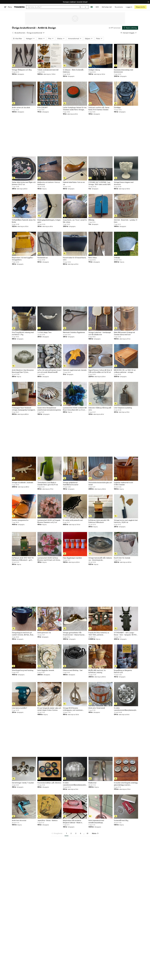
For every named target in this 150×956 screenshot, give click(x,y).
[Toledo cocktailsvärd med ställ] (49, 56)
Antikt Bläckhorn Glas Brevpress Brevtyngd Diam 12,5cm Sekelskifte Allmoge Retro (23, 371)
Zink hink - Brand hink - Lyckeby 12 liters (125, 221)
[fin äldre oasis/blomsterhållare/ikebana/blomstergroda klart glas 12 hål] (126, 694)
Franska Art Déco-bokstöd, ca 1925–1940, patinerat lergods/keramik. (98, 634)
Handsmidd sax (42, 257)
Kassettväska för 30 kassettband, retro (74, 259)
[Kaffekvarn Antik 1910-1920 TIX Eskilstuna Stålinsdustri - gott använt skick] (24, 544)
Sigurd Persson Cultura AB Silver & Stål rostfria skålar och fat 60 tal (100, 371)
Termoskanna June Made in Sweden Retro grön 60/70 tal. (47, 484)
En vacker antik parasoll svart (73, 520)
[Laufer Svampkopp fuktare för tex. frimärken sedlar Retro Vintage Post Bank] (75, 94)
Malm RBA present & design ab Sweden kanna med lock (124, 333)
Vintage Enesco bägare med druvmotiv (123, 183)
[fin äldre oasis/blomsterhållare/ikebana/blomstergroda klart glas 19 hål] (75, 769)
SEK (97, 7)
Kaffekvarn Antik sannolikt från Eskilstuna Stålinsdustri (98, 521)
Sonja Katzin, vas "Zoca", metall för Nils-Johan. (75, 221)
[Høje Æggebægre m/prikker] (75, 544)
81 (87, 833)
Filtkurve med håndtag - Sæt (73, 670)
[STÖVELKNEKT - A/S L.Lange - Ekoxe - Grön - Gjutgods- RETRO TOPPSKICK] (126, 619)
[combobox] (54, 7)
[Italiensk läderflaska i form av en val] (75, 168)
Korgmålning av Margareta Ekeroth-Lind (123, 671)
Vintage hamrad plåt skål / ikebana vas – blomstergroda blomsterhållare (100, 559)
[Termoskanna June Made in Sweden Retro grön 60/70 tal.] (49, 469)
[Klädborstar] (100, 769)
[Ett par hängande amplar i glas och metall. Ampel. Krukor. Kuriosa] (49, 694)
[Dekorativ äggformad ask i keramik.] (75, 356)
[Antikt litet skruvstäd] (24, 807)
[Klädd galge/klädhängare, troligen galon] (49, 206)
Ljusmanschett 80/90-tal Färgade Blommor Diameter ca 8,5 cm (48, 521)
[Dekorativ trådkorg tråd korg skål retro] (100, 394)
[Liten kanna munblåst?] (24, 694)
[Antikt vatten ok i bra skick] (24, 94)
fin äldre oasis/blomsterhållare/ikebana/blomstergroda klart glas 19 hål (75, 784)
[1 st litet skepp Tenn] (49, 318)
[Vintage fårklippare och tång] (24, 56)
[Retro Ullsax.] (100, 244)
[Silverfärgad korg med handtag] (24, 656)
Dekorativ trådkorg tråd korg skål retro (99, 409)
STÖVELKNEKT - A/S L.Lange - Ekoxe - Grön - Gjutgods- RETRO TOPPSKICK (125, 634)
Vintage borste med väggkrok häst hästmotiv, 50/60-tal (126, 521)
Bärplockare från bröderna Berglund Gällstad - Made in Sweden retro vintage (72, 822)
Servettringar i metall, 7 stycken (23, 783)
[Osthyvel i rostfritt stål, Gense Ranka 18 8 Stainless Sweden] (100, 94)
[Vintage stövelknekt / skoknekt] (24, 469)
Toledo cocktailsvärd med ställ (47, 70)
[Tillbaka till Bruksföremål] (12, 32)
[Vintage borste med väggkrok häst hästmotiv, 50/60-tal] (126, 506)
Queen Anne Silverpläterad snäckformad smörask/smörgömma (49, 409)
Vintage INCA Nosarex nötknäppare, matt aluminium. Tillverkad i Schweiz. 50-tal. (73, 709)
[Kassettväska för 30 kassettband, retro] (75, 244)
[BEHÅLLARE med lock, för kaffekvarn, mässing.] (100, 656)
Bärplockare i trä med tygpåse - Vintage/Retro (23, 259)
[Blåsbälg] (100, 206)
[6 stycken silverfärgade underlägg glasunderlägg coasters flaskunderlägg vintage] (126, 769)
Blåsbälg (91, 220)
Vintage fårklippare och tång (22, 70)
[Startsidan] (19, 7)
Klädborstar (92, 783)
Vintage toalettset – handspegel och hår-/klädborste (99, 333)
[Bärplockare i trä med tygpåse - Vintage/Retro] (24, 244)
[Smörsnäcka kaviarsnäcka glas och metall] (100, 469)
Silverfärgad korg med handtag (22, 670)
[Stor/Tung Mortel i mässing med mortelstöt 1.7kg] (24, 318)
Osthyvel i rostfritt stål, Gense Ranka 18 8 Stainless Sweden (98, 109)
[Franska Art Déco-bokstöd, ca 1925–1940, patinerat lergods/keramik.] (100, 619)
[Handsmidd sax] (49, 244)
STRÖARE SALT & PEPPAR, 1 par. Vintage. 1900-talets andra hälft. (99, 183)
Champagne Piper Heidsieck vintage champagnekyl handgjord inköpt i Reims (23, 409)
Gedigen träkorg (94, 70)
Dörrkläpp (117, 107)
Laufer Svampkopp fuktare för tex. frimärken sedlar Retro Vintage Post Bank (75, 109)
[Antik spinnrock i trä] (49, 619)
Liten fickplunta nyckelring (123, 408)
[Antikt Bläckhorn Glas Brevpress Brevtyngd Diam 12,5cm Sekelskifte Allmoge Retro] (24, 356)
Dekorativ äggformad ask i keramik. (75, 370)
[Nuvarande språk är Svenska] (91, 7)
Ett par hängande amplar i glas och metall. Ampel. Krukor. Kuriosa (49, 709)
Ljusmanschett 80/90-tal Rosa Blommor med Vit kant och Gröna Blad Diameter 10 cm (48, 559)
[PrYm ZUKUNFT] (49, 94)
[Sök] (80, 7)
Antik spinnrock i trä (44, 632)
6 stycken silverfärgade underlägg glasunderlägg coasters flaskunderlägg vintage (126, 784)
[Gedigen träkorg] (100, 56)
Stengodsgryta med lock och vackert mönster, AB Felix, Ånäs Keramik (22, 634)
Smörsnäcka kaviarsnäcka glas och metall (100, 484)
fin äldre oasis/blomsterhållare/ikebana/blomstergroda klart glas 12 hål (126, 709)
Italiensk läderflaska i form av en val (74, 183)
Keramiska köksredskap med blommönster (123, 71)
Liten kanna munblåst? (19, 708)
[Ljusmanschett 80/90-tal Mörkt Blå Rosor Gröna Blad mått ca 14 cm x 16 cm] (75, 394)
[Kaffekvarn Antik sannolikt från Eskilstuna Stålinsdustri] (100, 506)
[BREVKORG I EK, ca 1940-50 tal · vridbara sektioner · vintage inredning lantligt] (126, 356)
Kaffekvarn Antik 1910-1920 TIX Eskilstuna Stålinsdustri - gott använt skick (23, 559)
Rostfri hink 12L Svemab (122, 558)
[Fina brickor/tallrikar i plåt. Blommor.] (49, 769)
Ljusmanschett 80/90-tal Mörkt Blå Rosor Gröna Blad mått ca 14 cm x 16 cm (75, 409)
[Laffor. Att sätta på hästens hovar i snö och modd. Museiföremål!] (49, 356)
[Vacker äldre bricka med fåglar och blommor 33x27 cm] (24, 168)
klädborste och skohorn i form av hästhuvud (48, 183)
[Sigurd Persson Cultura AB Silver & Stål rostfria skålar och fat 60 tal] (100, 356)
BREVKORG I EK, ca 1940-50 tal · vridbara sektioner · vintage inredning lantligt (125, 371)
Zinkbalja (117, 257)
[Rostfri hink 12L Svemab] (126, 544)
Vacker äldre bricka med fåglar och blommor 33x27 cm (24, 183)
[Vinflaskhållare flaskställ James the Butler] (24, 206)
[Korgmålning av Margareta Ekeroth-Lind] (126, 656)
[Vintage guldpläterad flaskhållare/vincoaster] (75, 469)
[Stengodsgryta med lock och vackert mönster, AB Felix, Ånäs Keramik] (24, 619)
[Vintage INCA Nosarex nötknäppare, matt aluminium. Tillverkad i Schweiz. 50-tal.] (75, 694)
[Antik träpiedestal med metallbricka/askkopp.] (100, 807)
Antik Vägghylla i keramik (45, 670)
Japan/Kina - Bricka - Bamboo (47, 820)
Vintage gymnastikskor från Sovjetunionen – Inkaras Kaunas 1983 (73, 634)
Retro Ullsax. (92, 257)
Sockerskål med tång (121, 820)
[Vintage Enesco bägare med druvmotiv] (126, 168)
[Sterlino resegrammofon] (24, 506)
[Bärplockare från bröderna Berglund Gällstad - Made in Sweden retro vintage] (75, 807)
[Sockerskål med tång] (126, 807)
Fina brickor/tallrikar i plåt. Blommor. (49, 783)
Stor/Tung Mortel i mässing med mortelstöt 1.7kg (23, 333)
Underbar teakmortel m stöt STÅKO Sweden (123, 484)
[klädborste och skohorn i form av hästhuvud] (49, 168)
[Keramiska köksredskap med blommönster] (126, 56)
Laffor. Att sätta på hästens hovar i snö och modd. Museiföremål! (49, 371)
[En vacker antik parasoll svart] (75, 506)
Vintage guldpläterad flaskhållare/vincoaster (70, 484)
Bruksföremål (20, 33)
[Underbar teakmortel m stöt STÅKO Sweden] (126, 469)
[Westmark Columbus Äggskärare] (75, 318)
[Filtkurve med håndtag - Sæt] (75, 656)
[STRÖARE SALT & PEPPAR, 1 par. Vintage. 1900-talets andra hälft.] (100, 168)
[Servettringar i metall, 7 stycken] (24, 769)
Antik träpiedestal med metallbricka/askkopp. (96, 821)
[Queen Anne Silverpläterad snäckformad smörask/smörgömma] (49, 394)
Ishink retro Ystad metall (96, 708)
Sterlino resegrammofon (20, 520)
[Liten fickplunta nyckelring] (126, 394)
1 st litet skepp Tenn (44, 332)
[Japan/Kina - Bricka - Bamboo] (49, 807)
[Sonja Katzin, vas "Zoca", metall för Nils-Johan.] (75, 206)
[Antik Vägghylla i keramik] (49, 656)
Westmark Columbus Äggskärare (74, 332)
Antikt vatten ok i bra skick (21, 107)
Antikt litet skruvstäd (19, 820)
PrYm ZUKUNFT (42, 107)
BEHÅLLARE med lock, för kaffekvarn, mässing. (97, 671)
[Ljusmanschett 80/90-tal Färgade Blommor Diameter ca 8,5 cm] (49, 506)
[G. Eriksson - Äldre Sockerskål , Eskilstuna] (75, 56)
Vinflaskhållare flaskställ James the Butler (24, 221)
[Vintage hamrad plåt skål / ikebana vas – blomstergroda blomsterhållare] (100, 544)
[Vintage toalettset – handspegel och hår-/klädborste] (100, 318)
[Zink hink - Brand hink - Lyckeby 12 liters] (126, 206)
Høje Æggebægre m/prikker (72, 558)
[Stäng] (148, 2)
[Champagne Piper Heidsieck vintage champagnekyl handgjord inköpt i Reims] (24, 394)
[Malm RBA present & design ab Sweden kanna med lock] (126, 318)
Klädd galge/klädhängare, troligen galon (49, 221)
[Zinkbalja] (126, 244)
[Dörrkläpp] (126, 94)
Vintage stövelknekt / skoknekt (22, 482)
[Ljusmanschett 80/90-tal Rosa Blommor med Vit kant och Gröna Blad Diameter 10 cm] (49, 544)
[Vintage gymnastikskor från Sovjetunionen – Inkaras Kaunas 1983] (75, 619)
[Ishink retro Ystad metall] (100, 694)
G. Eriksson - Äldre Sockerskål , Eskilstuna (73, 71)
